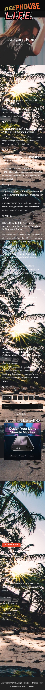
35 (31, 398)
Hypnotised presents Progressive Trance (19, 551)
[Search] (40, 406)
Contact (6, 619)
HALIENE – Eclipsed (11, 557)
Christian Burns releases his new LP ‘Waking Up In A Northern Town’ (21, 74)
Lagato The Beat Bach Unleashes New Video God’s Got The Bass (22, 322)
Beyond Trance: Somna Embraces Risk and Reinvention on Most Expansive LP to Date (22, 194)
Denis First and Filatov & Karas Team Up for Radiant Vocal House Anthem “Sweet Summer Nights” (22, 586)
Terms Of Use (8, 603)
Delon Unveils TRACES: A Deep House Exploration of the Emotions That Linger (22, 160)
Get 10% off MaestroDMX (22, 420)
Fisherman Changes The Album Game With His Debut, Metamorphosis (22, 130)
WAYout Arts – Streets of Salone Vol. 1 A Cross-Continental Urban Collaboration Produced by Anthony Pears (21, 353)
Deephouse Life (23, 683)
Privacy (5, 608)
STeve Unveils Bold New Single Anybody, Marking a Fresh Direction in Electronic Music (21, 226)
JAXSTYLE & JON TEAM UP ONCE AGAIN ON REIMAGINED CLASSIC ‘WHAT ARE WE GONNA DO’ (21, 565)
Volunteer (6, 614)
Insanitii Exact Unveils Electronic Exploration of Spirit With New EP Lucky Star (20, 257)
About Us (6, 598)
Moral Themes (28, 686)
